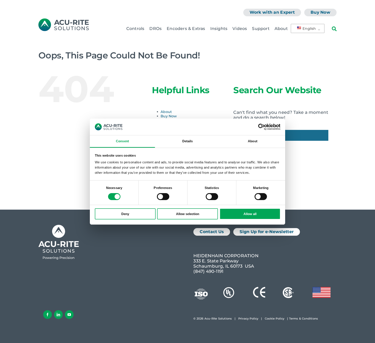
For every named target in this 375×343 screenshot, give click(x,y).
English (309, 29)
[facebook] (47, 314)
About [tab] (252, 141)
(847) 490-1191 (208, 271)
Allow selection (187, 214)
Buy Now (169, 116)
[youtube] (69, 314)
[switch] (163, 196)
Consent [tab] (122, 141)
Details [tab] (187, 141)
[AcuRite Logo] (63, 20)
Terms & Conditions (303, 318)
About (166, 112)
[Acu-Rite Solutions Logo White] (58, 227)
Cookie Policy (275, 318)
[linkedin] (58, 314)
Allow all (250, 214)
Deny (125, 214)
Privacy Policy (248, 318)
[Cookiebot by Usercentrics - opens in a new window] (261, 127)
